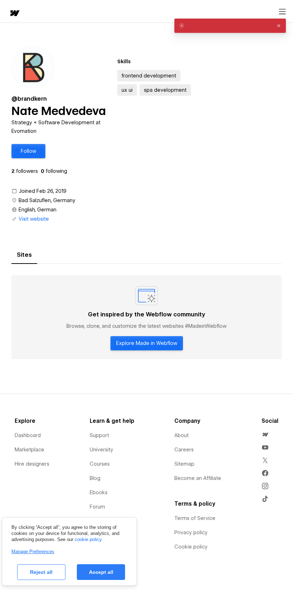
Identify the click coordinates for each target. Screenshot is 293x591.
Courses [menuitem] (100, 464)
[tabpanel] (146, 317)
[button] (28, 151)
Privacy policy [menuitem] (191, 532)
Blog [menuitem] (95, 478)
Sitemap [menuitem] (184, 464)
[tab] (24, 255)
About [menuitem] (181, 435)
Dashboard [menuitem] (28, 435)
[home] (14, 13)
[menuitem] (265, 434)
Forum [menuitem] (97, 507)
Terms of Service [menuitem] (194, 518)
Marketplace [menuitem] (29, 449)
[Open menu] (282, 12)
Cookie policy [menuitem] (191, 547)
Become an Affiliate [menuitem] (197, 478)
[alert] (230, 26)
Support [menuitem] (99, 435)
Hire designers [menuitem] (32, 464)
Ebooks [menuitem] (99, 492)
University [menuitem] (101, 449)
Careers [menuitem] (184, 449)
